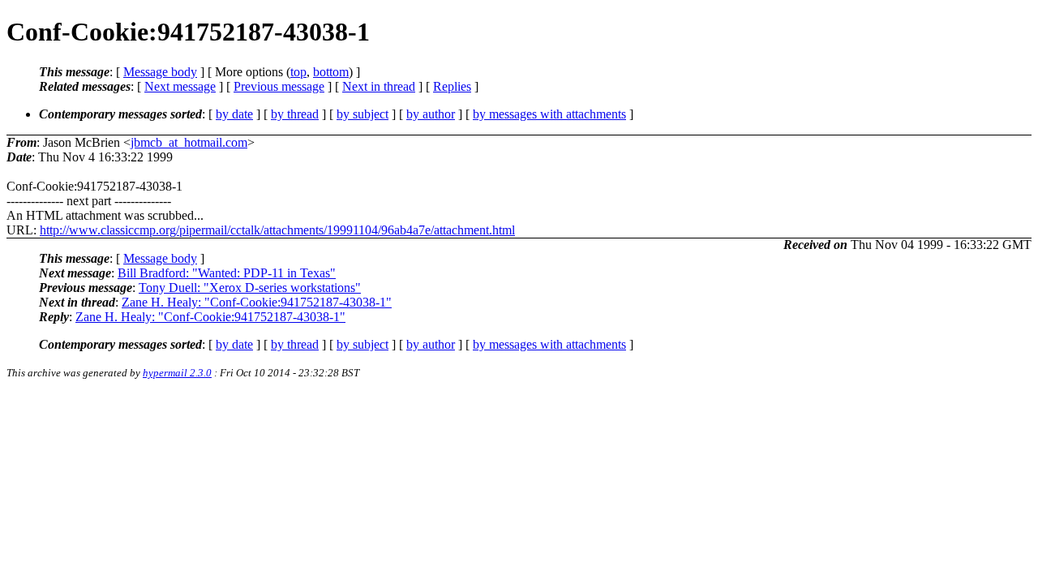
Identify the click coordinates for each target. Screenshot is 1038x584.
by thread (295, 114)
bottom (331, 72)
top (298, 72)
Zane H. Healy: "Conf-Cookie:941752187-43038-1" (257, 302)
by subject (362, 114)
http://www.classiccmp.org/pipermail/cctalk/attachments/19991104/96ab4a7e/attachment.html (277, 230)
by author (430, 114)
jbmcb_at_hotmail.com (189, 142)
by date (234, 114)
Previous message (279, 86)
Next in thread (378, 86)
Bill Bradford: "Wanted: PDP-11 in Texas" (227, 273)
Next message (180, 86)
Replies (452, 86)
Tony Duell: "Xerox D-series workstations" (250, 287)
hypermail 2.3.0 (177, 373)
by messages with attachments (549, 114)
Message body (160, 72)
